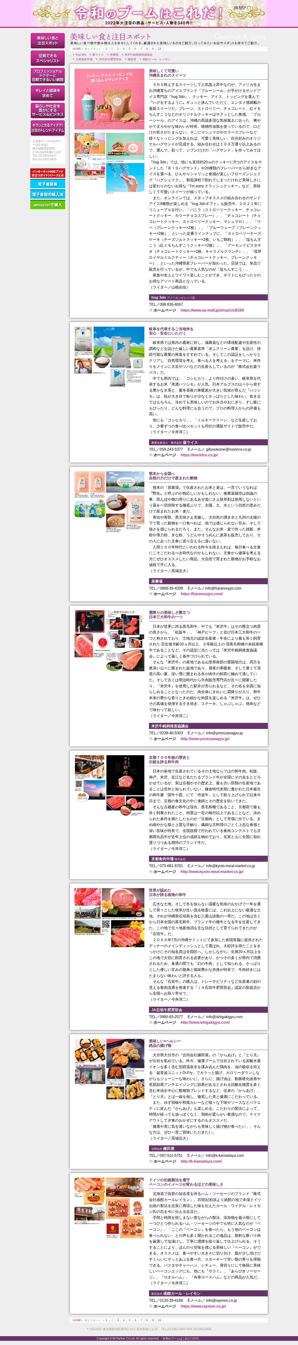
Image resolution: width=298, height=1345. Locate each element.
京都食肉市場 (84, 59)
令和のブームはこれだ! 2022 (149, 13)
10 (159, 48)
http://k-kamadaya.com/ (201, 1161)
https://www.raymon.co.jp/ (203, 1306)
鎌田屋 (132, 59)
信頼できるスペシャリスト (47, 58)
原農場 (114, 54)
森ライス (98, 54)
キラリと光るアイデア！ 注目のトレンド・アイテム (47, 128)
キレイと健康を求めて (47, 93)
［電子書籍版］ (47, 183)
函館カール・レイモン (156, 59)
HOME (77, 48)
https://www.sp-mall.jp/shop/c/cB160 (212, 310)
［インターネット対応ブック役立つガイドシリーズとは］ (47, 173)
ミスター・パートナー (47, 141)
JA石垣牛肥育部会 (110, 59)
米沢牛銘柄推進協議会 (138, 54)
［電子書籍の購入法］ (47, 194)
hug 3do (81, 54)
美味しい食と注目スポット (47, 41)
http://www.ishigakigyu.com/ (205, 1022)
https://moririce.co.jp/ (199, 455)
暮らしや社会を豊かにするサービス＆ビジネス (47, 110)
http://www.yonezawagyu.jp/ (205, 739)
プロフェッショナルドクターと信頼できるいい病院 (47, 75)
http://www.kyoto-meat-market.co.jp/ (212, 872)
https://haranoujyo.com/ (202, 594)
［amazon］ (47, 204)
